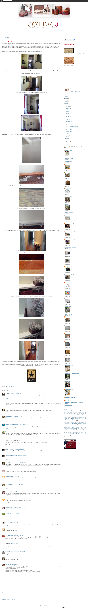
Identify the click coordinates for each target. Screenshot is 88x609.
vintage (12, 386)
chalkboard (82, 413)
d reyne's (67, 204)
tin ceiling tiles (81, 432)
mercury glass (70, 424)
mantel (77, 423)
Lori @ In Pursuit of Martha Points (12, 439)
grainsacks (82, 419)
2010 (66, 103)
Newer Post (4, 592)
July (67, 113)
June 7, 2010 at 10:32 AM (16, 409)
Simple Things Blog (69, 212)
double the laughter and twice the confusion (74, 333)
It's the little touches (70, 119)
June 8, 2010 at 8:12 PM (15, 476)
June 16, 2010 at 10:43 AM (13, 564)
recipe (83, 427)
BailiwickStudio (8, 507)
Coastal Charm (68, 188)
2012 (66, 100)
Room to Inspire (8, 416)
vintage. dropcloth (81, 433)
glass (74, 419)
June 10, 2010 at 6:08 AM (14, 528)
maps (81, 423)
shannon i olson (8, 557)
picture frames (67, 427)
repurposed (77, 428)
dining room (73, 417)
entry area (8, 386)
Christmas (80, 414)
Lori (6, 491)
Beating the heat (69, 121)
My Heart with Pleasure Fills (70, 172)
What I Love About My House (71, 124)
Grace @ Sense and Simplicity (11, 462)
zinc (64, 436)
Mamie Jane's (68, 400)
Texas (77, 432)
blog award (82, 412)
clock (84, 414)
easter (77, 417)
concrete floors (69, 131)
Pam (6, 522)
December (68, 104)
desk (68, 417)
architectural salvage (74, 410)
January (68, 141)
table (69, 432)
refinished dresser (66, 428)
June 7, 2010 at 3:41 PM (23, 424)
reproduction (72, 428)
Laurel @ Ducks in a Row (10, 551)
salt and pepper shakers (71, 429)
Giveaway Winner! (69, 123)
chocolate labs (74, 414)
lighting (73, 423)
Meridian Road (68, 325)
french (73, 418)
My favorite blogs (19, 37)
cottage (79, 415)
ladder (77, 422)
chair (77, 413)
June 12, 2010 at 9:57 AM (17, 557)
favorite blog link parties (9, 37)
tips (65, 433)
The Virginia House (69, 357)
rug (81, 428)
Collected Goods (68, 381)
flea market (67, 418)
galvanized (82, 418)
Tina (6, 431)
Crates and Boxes (69, 128)
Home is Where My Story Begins (71, 247)
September (68, 109)
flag (85, 417)
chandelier (65, 414)
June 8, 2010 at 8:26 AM (22, 462)
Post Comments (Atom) (12, 595)
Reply (6, 398)
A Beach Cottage (68, 161)
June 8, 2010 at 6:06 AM (21, 455)
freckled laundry (68, 314)
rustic (84, 428)
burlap (74, 413)
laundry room (69, 423)
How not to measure (70, 118)
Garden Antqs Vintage (69, 223)
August (67, 111)
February (68, 140)
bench (74, 412)
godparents (78, 419)
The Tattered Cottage (9, 393)
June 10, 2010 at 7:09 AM (18, 535)
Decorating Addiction (69, 365)
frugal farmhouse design (70, 397)
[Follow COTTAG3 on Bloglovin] (69, 40)
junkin (79, 420)
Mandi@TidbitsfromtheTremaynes (12, 424)
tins (85, 432)
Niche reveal (68, 116)
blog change (66, 413)
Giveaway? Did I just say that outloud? (73, 129)
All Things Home (68, 196)
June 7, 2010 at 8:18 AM (18, 393)
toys (68, 433)
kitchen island (71, 422)
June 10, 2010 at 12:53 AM (13, 522)
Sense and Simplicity (69, 274)
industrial (74, 420)
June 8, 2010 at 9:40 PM (18, 484)
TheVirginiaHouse (9, 535)
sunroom (65, 432)
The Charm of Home (9, 484)
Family (66, 399)
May (67, 135)
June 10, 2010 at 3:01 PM (15, 543)
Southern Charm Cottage (70, 239)
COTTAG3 (67, 298)
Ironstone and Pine (69, 389)
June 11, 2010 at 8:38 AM (20, 551)
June (67, 114)
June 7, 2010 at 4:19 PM (12, 431)
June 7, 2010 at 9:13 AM (15, 401)
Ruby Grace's (68, 316)
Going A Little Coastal (69, 349)
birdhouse (77, 412)
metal (75, 424)
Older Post (58, 592)
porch (73, 427)
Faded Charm (8, 476)
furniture (77, 418)
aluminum (66, 410)
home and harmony (69, 158)
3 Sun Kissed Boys (69, 290)
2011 (66, 101)
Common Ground (68, 150)
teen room (73, 432)
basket (65, 412)
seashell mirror (79, 429)
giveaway (70, 419)
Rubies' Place (68, 306)
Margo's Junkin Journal (70, 164)
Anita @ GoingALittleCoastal (11, 449)
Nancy (6, 564)
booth (70, 413)
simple (74, 430)
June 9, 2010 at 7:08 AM (16, 507)
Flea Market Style (68, 282)
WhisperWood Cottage (69, 180)
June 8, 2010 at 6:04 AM (21, 449)
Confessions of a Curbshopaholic (72, 373)
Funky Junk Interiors (69, 147)
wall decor (66, 435)
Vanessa (7, 528)
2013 (66, 98)
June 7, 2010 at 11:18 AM (17, 416)
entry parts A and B (69, 133)
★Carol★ (7, 513)
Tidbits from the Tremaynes (70, 231)
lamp (81, 422)
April (67, 136)
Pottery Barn (77, 427)
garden (65, 419)
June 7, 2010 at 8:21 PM (24, 439)
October (68, 108)
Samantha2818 (8, 409)
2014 (66, 96)
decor (65, 417)
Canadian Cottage (68, 405)
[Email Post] (3, 385)
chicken (69, 414)
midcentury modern (81, 424)
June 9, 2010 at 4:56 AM (12, 491)
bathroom (69, 412)
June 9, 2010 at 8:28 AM (14, 513)
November (68, 106)
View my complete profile (75, 91)
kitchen (66, 422)
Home (2, 37)
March (67, 138)
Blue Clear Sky (68, 249)
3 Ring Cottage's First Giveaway (72, 126)
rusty (65, 429)
